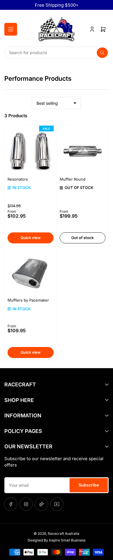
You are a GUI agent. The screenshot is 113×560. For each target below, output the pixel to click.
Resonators (18, 179)
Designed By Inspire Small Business (56, 540)
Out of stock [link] (82, 237)
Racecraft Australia (63, 533)
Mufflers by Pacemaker (28, 300)
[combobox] (56, 53)
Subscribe (89, 484)
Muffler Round (72, 179)
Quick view (31, 237)
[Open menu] (10, 29)
